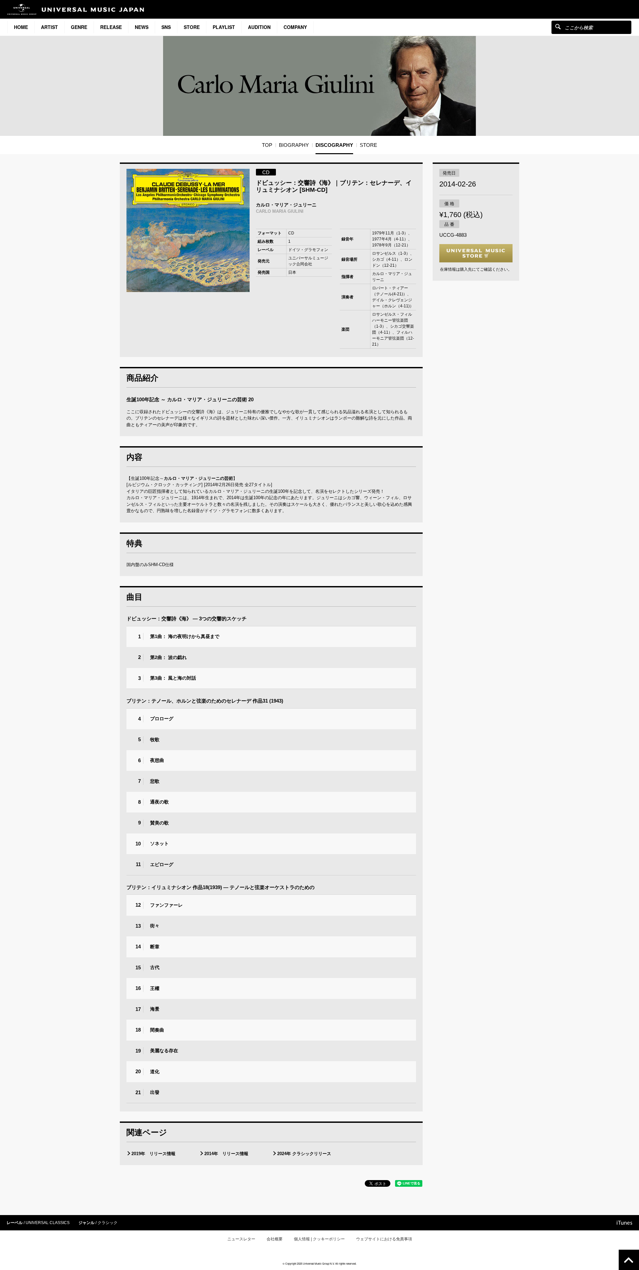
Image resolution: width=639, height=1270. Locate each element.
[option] (188, 230)
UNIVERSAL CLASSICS (48, 1222)
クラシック (107, 1222)
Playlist (224, 27)
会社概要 (275, 1239)
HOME (21, 27)
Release (111, 27)
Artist (49, 27)
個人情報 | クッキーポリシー (319, 1239)
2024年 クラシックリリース (304, 1153)
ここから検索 (558, 26)
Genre (79, 27)
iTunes (624, 1223)
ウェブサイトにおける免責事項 (384, 1239)
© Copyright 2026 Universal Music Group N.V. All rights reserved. (319, 1263)
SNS (166, 27)
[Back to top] (629, 1260)
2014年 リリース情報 (226, 1153)
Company (295, 27)
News (141, 27)
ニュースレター (241, 1239)
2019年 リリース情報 (153, 1153)
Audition (259, 27)
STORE (192, 27)
